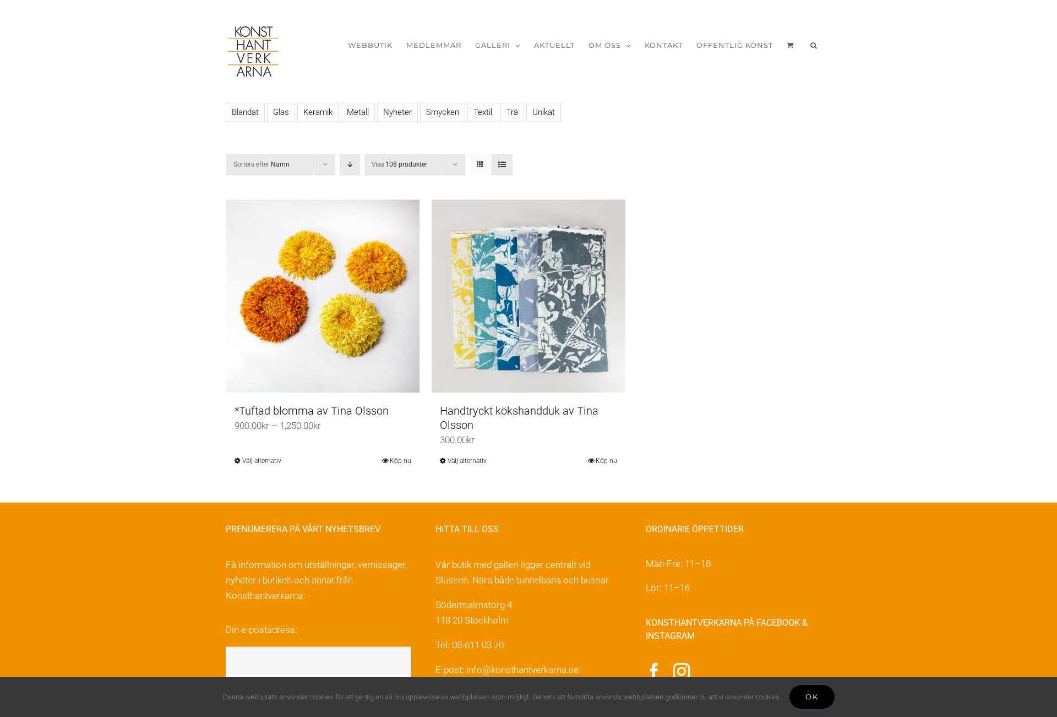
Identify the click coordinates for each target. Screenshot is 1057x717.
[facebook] (654, 671)
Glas (281, 112)
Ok (812, 696)
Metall (358, 112)
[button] (814, 45)
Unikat (543, 112)
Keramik (318, 112)
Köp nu (400, 461)
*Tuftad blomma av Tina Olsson (312, 410)
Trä (512, 112)
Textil (482, 112)
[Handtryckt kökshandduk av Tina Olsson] (528, 296)
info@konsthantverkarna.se (522, 669)
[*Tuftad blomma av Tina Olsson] (322, 296)
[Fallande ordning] (350, 164)
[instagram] (681, 671)
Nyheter (397, 112)
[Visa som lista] (502, 164)
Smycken (442, 112)
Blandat (245, 112)
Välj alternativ (261, 461)
